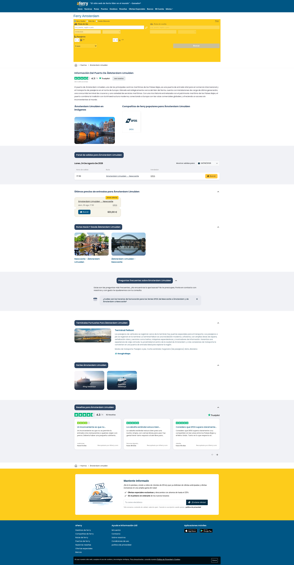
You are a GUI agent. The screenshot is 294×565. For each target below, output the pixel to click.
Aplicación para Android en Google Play (206, 531)
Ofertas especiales (83, 548)
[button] (169, 9)
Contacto (116, 533)
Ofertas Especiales (137, 9)
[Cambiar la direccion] (146, 28)
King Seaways (89, 386)
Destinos (113, 9)
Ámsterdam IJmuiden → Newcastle (122, 176)
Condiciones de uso (120, 541)
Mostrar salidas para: (185, 163)
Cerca (214, 560)
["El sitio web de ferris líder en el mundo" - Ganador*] (82, 4)
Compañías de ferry (84, 533)
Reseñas (123, 9)
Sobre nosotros (119, 537)
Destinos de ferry (83, 530)
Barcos (150, 9)
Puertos (104, 9)
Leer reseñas (119, 78)
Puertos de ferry (82, 541)
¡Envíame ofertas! (199, 502)
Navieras (88, 9)
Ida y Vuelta (80, 21)
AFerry (78, 525)
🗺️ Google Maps (122, 353)
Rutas (96, 9)
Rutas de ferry (81, 537)
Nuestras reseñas (83, 545)
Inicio (80, 9)
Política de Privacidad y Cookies (168, 559)
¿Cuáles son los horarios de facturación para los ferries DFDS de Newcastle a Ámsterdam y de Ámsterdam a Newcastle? (146, 300)
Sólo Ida (92, 21)
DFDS (153, 176)
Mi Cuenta (159, 9)
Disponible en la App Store (190, 531)
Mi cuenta (116, 530)
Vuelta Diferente (104, 21)
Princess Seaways (122, 385)
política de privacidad (193, 507)
